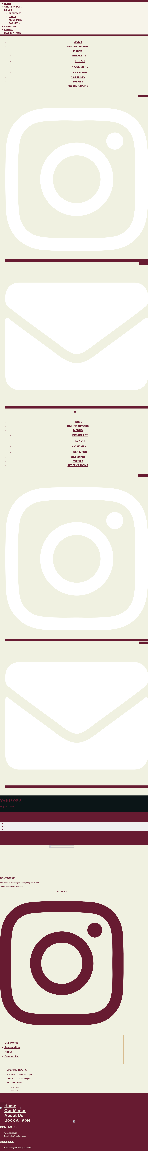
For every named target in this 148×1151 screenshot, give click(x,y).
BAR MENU (14, 23)
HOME (7, 3)
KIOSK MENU (16, 19)
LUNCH (12, 16)
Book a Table (17, 1120)
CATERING (10, 26)
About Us (13, 1115)
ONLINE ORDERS (13, 6)
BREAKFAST (15, 13)
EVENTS (8, 29)
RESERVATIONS (12, 32)
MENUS (8, 10)
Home (10, 1105)
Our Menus (15, 1110)
